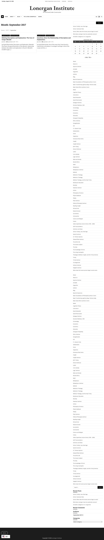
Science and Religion (78, 218)
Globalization (76, 131)
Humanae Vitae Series (78, 138)
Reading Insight (77, 206)
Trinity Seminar (76, 260)
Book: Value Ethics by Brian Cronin (81, 87)
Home (6, 16)
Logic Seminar (76, 156)
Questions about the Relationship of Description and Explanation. (54, 38)
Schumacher (76, 216)
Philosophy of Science (78, 193)
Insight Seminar (77, 144)
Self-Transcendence (77, 226)
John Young (75, 146)
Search (99, 22)
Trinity (74, 257)
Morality (75, 185)
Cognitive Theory (5, 35)
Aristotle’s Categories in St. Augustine (82, 36)
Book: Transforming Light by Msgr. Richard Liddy (84, 84)
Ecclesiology (76, 107)
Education (75, 115)
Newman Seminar (77, 187)
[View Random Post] (96, 16)
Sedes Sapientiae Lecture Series (52, 1)
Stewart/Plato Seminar (78, 239)
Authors (75, 74)
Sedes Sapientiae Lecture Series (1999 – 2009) (84, 224)
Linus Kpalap (76, 154)
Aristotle (75, 69)
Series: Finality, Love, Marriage (80, 26)
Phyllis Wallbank (77, 195)
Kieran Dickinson (77, 149)
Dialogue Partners (77, 102)
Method (75, 172)
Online (74, 190)
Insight (74, 141)
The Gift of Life (76, 242)
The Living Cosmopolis (30, 16)
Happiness (75, 136)
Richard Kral (76, 208)
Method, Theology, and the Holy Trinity (82, 180)
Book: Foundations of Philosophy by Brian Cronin (84, 82)
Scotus (74, 221)
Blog (18, 16)
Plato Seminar (76, 200)
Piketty (74, 198)
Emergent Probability (78, 118)
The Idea (75, 247)
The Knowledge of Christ (79, 249)
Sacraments (76, 213)
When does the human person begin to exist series (85, 270)
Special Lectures (77, 234)
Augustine (75, 71)
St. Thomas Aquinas (77, 236)
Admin (4, 533)
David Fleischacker (15, 35)
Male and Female (77, 159)
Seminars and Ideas (77, 229)
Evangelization (76, 123)
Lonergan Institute (52, 8)
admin (4, 41)
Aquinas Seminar (77, 66)
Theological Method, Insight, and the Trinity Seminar (85, 254)
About (12, 16)
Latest (74, 151)
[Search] (101, 16)
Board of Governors (77, 79)
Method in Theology (77, 175)
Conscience (75, 95)
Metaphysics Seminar (78, 169)
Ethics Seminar (76, 120)
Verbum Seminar (77, 265)
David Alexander (77, 97)
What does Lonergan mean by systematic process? (85, 34)
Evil (74, 125)
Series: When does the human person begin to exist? (85, 31)
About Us (75, 64)
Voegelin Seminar (77, 267)
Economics (75, 110)
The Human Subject (77, 244)
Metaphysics (76, 167)
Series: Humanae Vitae (78, 29)
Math (74, 164)
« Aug (86, 57)
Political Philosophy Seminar (79, 203)
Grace (74, 133)
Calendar (64, 1)
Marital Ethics (76, 162)
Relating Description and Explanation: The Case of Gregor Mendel (18, 38)
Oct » (90, 57)
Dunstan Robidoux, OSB (78, 105)
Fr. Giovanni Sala (77, 128)
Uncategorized (76, 262)
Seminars (70, 1)
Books (40, 16)
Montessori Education (78, 182)
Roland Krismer (76, 211)
